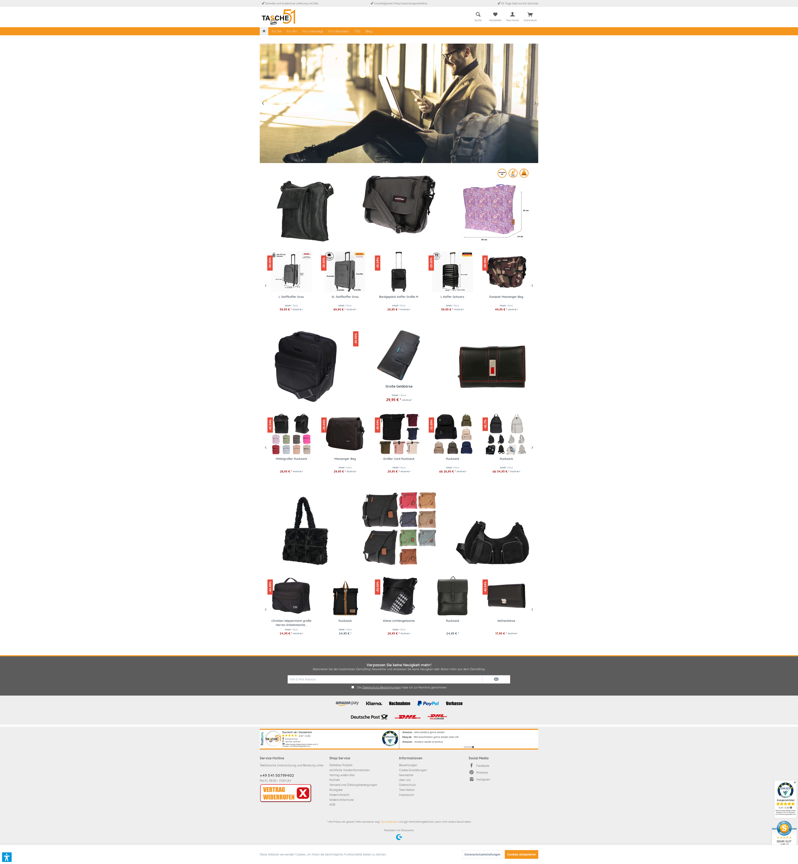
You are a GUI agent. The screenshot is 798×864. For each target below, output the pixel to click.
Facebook (482, 766)
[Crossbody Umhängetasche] (492, 528)
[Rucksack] (399, 433)
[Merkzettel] (495, 14)
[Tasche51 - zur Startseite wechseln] (278, 17)
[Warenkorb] (530, 14)
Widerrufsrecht (339, 795)
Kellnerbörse (452, 621)
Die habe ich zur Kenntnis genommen (402, 687)
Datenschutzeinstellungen (482, 854)
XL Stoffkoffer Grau (345, 297)
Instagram (483, 779)
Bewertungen (408, 765)
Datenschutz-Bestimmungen (381, 687)
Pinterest (482, 772)
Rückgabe (336, 790)
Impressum (406, 795)
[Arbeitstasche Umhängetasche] (305, 366)
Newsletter (406, 775)
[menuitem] (478, 16)
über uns (405, 780)
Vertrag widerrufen (342, 775)
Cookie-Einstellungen (413, 770)
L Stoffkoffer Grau (291, 297)
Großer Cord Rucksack (345, 459)
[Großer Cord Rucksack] (345, 433)
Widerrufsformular (341, 800)
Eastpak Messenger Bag (506, 297)
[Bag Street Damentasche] (399, 528)
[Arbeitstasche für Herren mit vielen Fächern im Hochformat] (506, 595)
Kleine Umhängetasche (345, 621)
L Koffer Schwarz (452, 297)
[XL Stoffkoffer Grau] (345, 271)
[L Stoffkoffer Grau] (291, 271)
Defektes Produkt (340, 765)
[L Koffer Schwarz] (452, 271)
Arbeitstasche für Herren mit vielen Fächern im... (506, 623)
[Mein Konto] (512, 14)
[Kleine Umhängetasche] (345, 595)
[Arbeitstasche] (506, 433)
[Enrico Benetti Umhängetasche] (305, 204)
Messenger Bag (291, 459)
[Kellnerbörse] (453, 595)
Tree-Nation (407, 790)
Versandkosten (389, 821)
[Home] (264, 31)
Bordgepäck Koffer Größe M (398, 297)
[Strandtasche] (492, 204)
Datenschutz (407, 785)
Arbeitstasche (506, 459)
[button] (7, 857)
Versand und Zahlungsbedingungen (353, 785)
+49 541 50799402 (277, 775)
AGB (332, 804)
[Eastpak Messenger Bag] (399, 204)
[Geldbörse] (492, 366)
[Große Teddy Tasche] (305, 528)
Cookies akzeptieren (521, 854)
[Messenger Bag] (291, 433)
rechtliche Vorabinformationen (349, 770)
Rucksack (398, 459)
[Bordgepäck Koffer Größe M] (399, 271)
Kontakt (334, 780)
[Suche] (478, 14)
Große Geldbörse (399, 386)
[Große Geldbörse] (399, 355)
